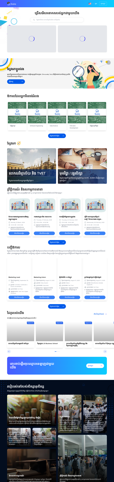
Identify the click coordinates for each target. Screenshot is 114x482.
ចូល (96, 3)
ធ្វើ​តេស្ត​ (11, 86)
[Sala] (11, 3)
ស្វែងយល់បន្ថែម (54, 140)
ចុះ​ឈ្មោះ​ (103, 3)
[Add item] (34, 19)
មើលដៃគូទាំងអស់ (99, 319)
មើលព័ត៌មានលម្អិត (19, 238)
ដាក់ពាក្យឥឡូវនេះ (30, 52)
